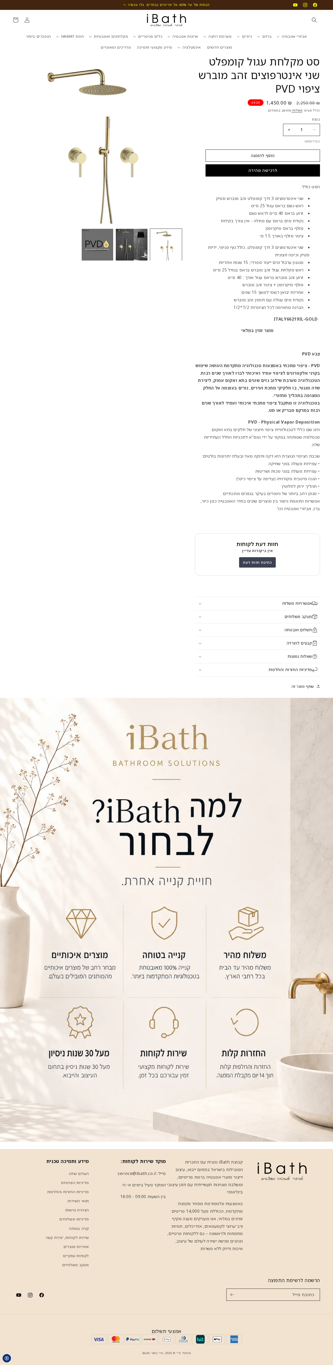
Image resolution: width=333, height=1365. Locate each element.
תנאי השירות (78, 1200)
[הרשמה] (232, 1295)
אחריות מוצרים (76, 1246)
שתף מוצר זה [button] (303, 686)
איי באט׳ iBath (152, 1353)
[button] (314, 20)
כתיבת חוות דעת (257, 562)
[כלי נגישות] (7, 1358)
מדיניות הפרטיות (75, 1182)
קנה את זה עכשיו (263, 170)
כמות (316, 119)
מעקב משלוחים (75, 1264)
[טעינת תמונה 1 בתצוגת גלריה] (166, 245)
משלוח (296, 110)
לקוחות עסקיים (76, 1255)
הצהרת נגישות (77, 1209)
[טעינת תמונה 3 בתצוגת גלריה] (97, 245)
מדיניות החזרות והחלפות (68, 1191)
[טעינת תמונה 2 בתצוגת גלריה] (132, 245)
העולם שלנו (79, 1173)
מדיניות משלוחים (74, 1219)
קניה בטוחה (79, 1228)
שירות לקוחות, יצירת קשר (67, 1237)
